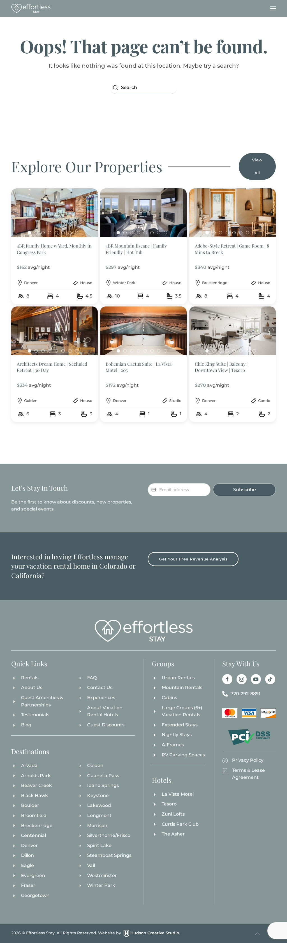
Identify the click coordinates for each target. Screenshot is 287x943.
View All (257, 166)
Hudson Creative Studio (154, 933)
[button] (273, 8)
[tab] (29, 232)
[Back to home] (30, 8)
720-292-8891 (245, 693)
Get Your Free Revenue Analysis (193, 559)
